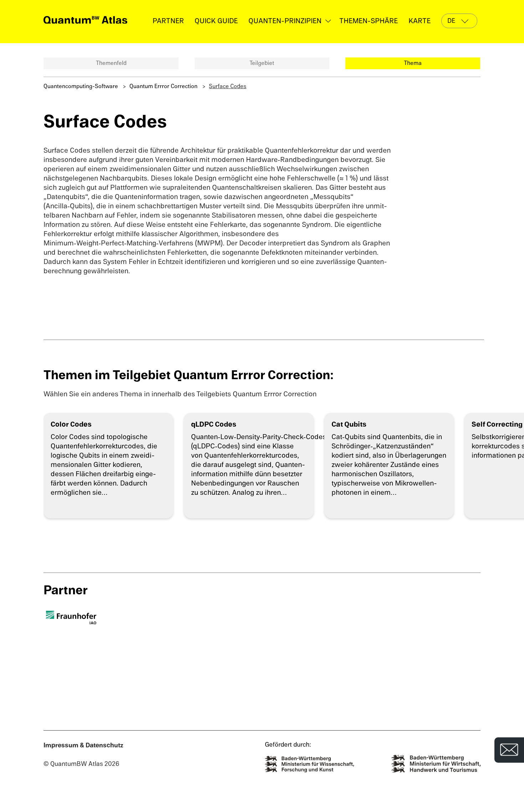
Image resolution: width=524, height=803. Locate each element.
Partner (168, 20)
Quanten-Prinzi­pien (285, 20)
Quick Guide (216, 20)
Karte (420, 20)
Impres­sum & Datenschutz (83, 745)
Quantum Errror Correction (163, 86)
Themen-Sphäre (368, 20)
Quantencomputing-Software (80, 86)
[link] (85, 19)
